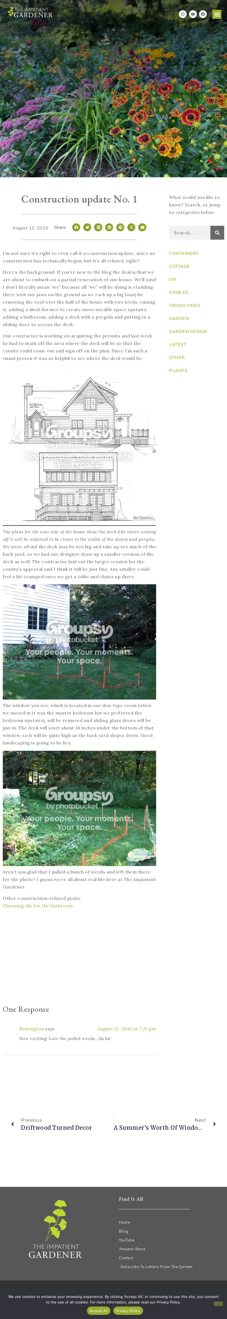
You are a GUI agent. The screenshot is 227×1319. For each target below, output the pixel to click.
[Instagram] (183, 14)
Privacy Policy (128, 1310)
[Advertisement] (79, 958)
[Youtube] (193, 14)
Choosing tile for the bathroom (38, 905)
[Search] (217, 233)
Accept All (99, 1310)
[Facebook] (203, 14)
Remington (31, 1028)
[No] (218, 1304)
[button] (216, 14)
